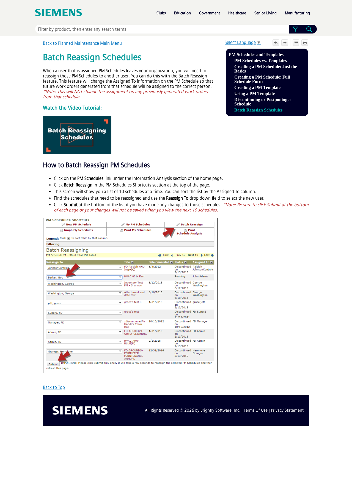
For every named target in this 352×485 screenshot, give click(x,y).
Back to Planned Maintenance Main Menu (82, 43)
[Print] (304, 42)
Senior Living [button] (265, 13)
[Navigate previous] (276, 42)
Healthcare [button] (237, 13)
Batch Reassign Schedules (258, 110)
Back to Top (54, 387)
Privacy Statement (287, 410)
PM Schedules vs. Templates (260, 60)
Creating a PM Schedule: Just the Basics (265, 68)
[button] (295, 29)
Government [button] (209, 13)
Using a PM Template (254, 93)
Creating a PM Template (257, 87)
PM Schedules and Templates (256, 54)
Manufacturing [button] (297, 13)
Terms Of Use (256, 410)
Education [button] (182, 13)
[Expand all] (296, 42)
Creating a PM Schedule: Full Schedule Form (262, 79)
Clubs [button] (161, 13)
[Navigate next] (284, 42)
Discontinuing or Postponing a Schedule (262, 101)
